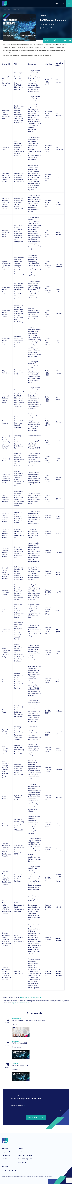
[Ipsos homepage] (5, 3)
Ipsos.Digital (22, 1162)
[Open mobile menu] (69, 3)
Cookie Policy (41, 1176)
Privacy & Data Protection (32, 1176)
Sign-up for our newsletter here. (21, 1003)
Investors (21, 1152)
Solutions (5, 1148)
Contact (4, 1159)
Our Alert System (48, 1176)
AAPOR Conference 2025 (19, 1043)
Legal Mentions (22, 1176)
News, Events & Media (25, 1155)
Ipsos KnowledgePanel (25, 1159)
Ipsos (4, 10)
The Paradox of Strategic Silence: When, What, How (28, 1020)
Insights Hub (6, 1152)
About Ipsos (6, 1155)
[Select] (63, 3)
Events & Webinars (13, 10)
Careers (20, 1148)
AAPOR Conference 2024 (20, 1065)
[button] (57, 3)
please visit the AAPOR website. (29, 997)
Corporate (44, 15)
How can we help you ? (18, 1105)
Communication (17, 1019)
